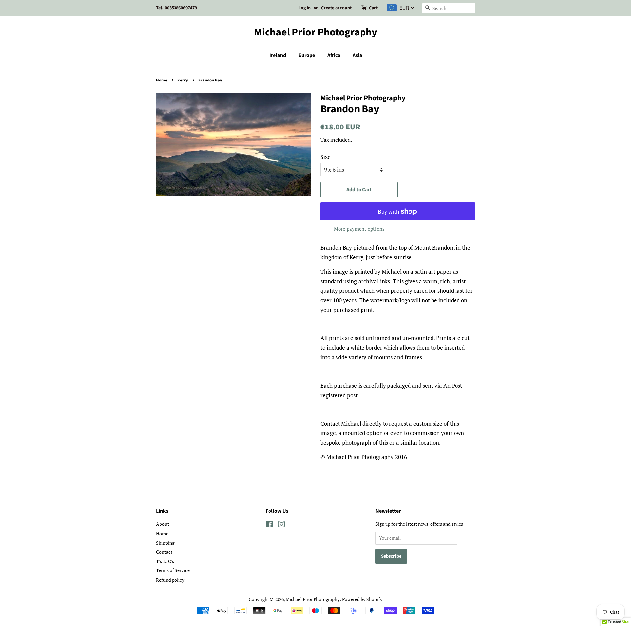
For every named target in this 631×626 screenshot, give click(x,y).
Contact (164, 552)
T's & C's (165, 561)
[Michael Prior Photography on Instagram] (281, 525)
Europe (306, 55)
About (162, 524)
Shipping (165, 543)
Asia (357, 55)
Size (325, 157)
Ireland (277, 55)
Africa (333, 55)
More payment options (359, 228)
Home (161, 80)
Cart (373, 8)
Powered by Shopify (362, 599)
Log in (304, 8)
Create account (336, 8)
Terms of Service (173, 570)
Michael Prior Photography (315, 32)
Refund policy (170, 580)
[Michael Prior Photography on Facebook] (269, 525)
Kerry (182, 80)
